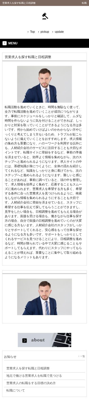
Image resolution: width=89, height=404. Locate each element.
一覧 (82, 356)
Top (32, 31)
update (59, 31)
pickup (45, 31)
